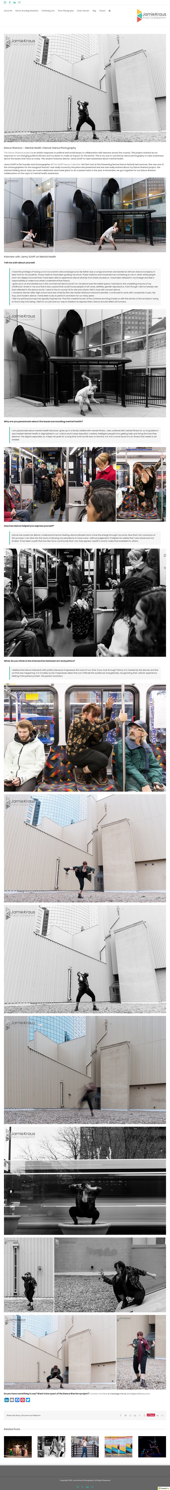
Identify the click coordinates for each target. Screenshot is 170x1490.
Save (151, 1415)
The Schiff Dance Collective (66, 164)
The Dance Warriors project (17, 152)
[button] (109, 10)
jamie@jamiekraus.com (138, 1393)
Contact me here (98, 1393)
